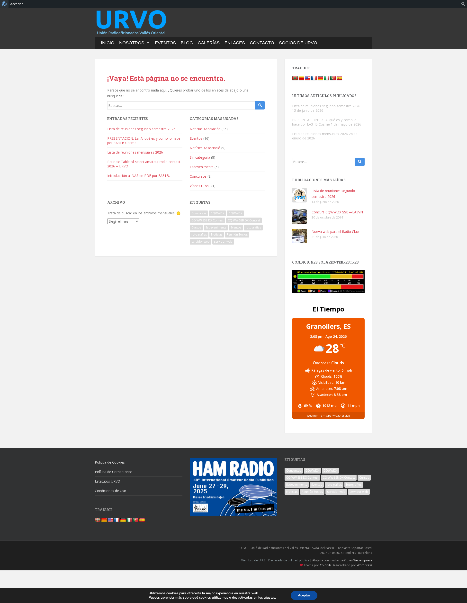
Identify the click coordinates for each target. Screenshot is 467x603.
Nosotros (131, 42)
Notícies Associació (205, 148)
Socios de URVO (298, 42)
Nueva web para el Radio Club (335, 231)
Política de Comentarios (114, 471)
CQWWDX (217, 213)
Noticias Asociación (205, 129)
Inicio (107, 42)
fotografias (253, 227)
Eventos (165, 42)
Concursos (198, 176)
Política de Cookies (110, 462)
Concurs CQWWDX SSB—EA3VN (337, 212)
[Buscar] (260, 105)
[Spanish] (339, 78)
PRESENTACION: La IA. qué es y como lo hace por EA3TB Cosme (143, 140)
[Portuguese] (333, 78)
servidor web (200, 241)
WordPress (364, 565)
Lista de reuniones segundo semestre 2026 (141, 129)
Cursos (196, 227)
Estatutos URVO (107, 481)
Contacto (262, 42)
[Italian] (327, 78)
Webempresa (362, 560)
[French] (314, 78)
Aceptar (304, 595)
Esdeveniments (202, 166)
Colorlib (325, 565)
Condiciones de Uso (110, 490)
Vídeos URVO (200, 185)
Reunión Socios (237, 234)
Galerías (209, 42)
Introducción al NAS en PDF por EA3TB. (138, 175)
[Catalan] (301, 78)
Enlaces (235, 42)
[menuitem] (4, 4)
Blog (187, 42)
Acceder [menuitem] (16, 4)
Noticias (216, 234)
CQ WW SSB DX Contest (207, 220)
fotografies (199, 234)
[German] (320, 78)
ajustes (269, 597)
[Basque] (295, 78)
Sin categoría (200, 157)
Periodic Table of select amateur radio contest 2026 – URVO (143, 163)
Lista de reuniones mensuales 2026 (135, 152)
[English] (308, 78)
